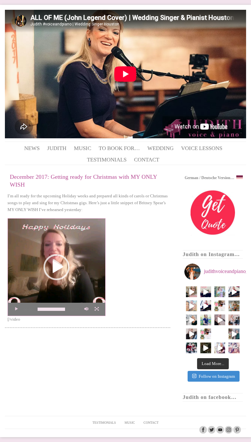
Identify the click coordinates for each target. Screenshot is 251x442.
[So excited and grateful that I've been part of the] (205, 291)
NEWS (32, 148)
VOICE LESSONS (201, 148)
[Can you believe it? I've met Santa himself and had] (191, 348)
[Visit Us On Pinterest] (237, 432)
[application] (57, 267)
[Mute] (86, 309)
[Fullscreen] (96, 309)
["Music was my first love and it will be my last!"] (233, 319)
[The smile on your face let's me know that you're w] (233, 348)
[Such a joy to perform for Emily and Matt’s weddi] (219, 291)
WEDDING (160, 148)
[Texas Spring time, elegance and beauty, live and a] (191, 291)
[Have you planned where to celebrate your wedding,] (219, 319)
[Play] (16, 309)
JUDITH (56, 148)
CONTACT (146, 160)
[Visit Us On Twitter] (211, 432)
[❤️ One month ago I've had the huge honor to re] (233, 291)
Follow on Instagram (217, 376)
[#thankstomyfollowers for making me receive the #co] (219, 333)
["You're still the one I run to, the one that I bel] (191, 333)
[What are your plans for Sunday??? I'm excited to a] (205, 333)
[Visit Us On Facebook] (203, 432)
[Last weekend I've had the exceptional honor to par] (205, 305)
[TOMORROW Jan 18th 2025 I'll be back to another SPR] (219, 305)
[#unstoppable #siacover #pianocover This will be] (191, 319)
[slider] (51, 309)
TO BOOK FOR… (119, 148)
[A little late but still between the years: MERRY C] (233, 333)
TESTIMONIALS (106, 160)
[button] (56, 267)
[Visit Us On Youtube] (220, 432)
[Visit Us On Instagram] (228, 432)
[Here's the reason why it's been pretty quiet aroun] (233, 305)
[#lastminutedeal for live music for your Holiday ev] (205, 348)
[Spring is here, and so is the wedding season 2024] (205, 319)
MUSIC (82, 148)
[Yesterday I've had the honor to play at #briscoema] (191, 305)
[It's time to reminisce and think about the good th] (219, 348)
